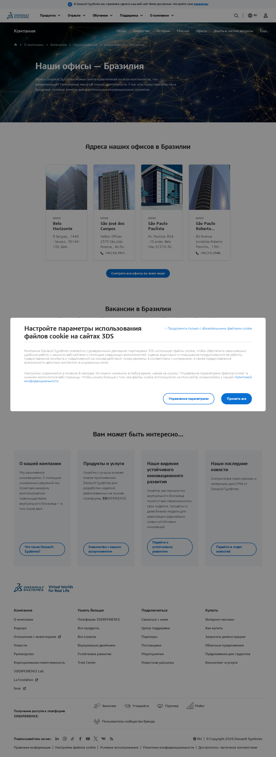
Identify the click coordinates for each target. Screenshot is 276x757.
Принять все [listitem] (236, 398)
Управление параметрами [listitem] (189, 398)
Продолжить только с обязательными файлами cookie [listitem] (210, 328)
